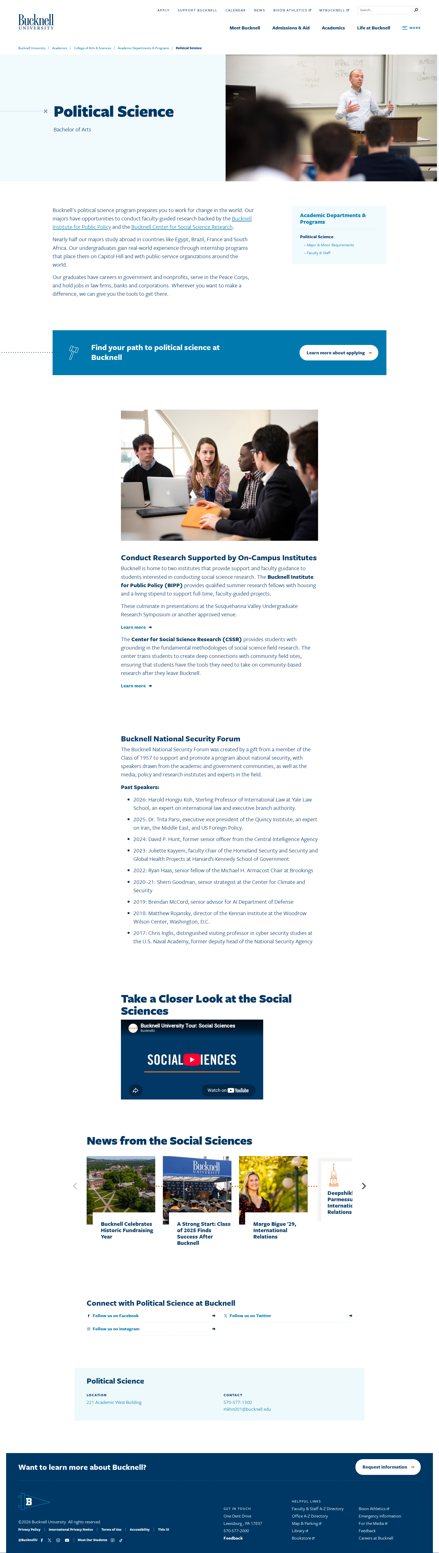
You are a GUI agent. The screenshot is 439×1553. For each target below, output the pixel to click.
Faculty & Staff (319, 252)
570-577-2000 (236, 1530)
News (259, 10)
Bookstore (302, 1538)
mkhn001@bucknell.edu (247, 1409)
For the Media (372, 1523)
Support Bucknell (197, 10)
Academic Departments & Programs (143, 47)
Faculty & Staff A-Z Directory (318, 1508)
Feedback (233, 1538)
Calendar (236, 10)
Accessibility (140, 1529)
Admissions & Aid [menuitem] (291, 27)
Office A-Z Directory (310, 1516)
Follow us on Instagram (116, 1328)
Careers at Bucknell (376, 1538)
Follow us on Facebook (116, 1315)
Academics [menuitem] (333, 27)
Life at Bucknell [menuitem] (373, 27)
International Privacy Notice (71, 1529)
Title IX (163, 1529)
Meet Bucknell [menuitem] (245, 27)
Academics (59, 47)
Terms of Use (111, 1529)
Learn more (133, 627)
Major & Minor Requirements (330, 245)
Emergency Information (380, 1516)
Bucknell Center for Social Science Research (182, 227)
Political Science (189, 47)
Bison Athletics (291, 10)
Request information (385, 1466)
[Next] (363, 1186)
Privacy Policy (29, 1529)
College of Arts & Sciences (92, 47)
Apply (164, 10)
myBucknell (333, 10)
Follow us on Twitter (250, 1315)
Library (299, 1530)
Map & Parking (305, 1523)
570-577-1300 (238, 1402)
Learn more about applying (336, 352)
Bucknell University (31, 47)
